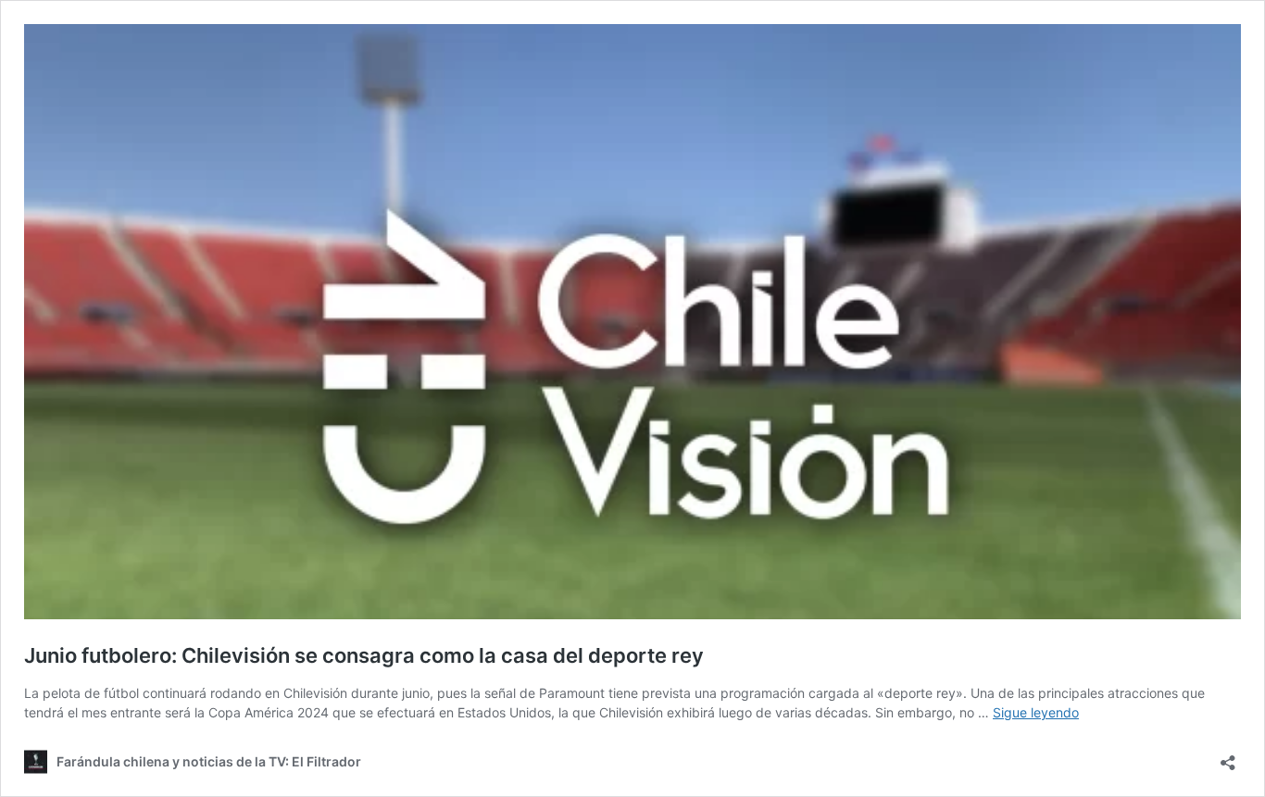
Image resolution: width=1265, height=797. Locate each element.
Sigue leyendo (1036, 712)
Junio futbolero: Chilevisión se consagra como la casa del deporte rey (364, 655)
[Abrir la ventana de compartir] (1228, 756)
